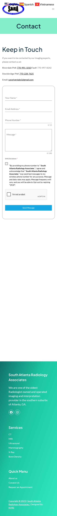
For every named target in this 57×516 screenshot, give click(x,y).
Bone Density (15, 456)
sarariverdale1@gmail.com (20, 79)
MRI (11, 438)
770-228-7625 (27, 73)
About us (13, 478)
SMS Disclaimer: (11, 159)
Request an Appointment (21, 487)
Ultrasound (14, 443)
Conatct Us (14, 482)
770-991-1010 (24, 67)
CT (10, 434)
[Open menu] (53, 9)
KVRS (11, 507)
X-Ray (11, 452)
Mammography (16, 447)
